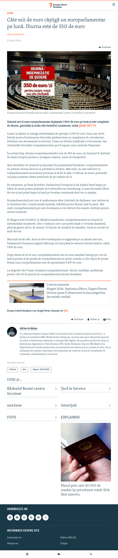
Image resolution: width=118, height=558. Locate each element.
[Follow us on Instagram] (24, 517)
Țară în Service (73, 389)
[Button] (104, 47)
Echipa (64, 543)
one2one (14, 405)
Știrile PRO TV (87, 125)
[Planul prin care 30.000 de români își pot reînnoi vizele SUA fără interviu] (86, 452)
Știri (10, 13)
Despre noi (12, 543)
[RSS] (31, 517)
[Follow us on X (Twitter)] (45, 517)
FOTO (11, 417)
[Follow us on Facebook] (10, 517)
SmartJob (69, 405)
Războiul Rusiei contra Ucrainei (26, 391)
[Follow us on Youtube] (17, 517)
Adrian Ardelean (15, 34)
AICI (65, 311)
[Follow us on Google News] (38, 517)
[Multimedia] (59, 554)
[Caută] (90, 554)
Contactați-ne (14, 537)
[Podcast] (27, 554)
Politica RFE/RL (68, 537)
